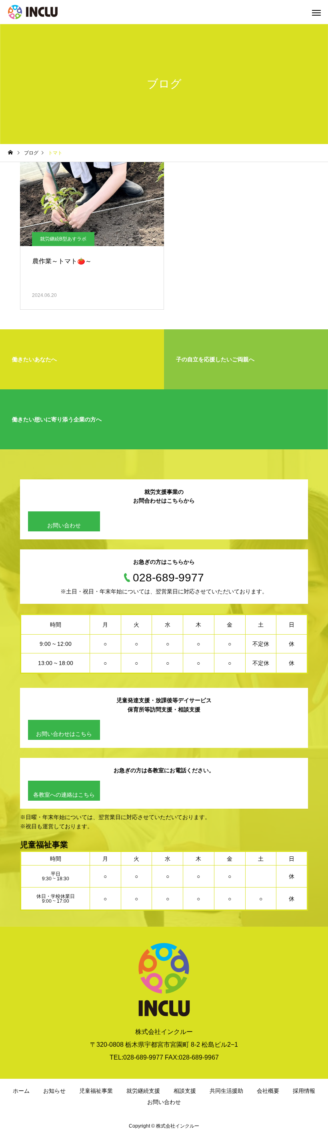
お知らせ (54, 1091)
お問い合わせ (64, 525)
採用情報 (304, 1091)
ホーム (21, 1091)
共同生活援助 (226, 1091)
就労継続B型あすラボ (63, 239)
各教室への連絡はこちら (64, 794)
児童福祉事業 (96, 1091)
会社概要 (268, 1091)
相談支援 (185, 1091)
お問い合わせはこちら (64, 734)
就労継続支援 (143, 1091)
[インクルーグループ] (33, 12)
